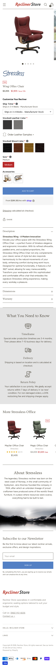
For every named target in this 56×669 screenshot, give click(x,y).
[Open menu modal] (4, 5)
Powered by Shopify (10, 650)
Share (10, 220)
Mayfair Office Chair (14, 445)
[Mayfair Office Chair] (14, 429)
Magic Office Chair (39, 445)
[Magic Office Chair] (39, 429)
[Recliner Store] (28, 4)
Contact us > (9, 616)
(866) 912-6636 (17, 612)
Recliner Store (22, 645)
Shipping (7, 210)
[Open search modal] (45, 5)
